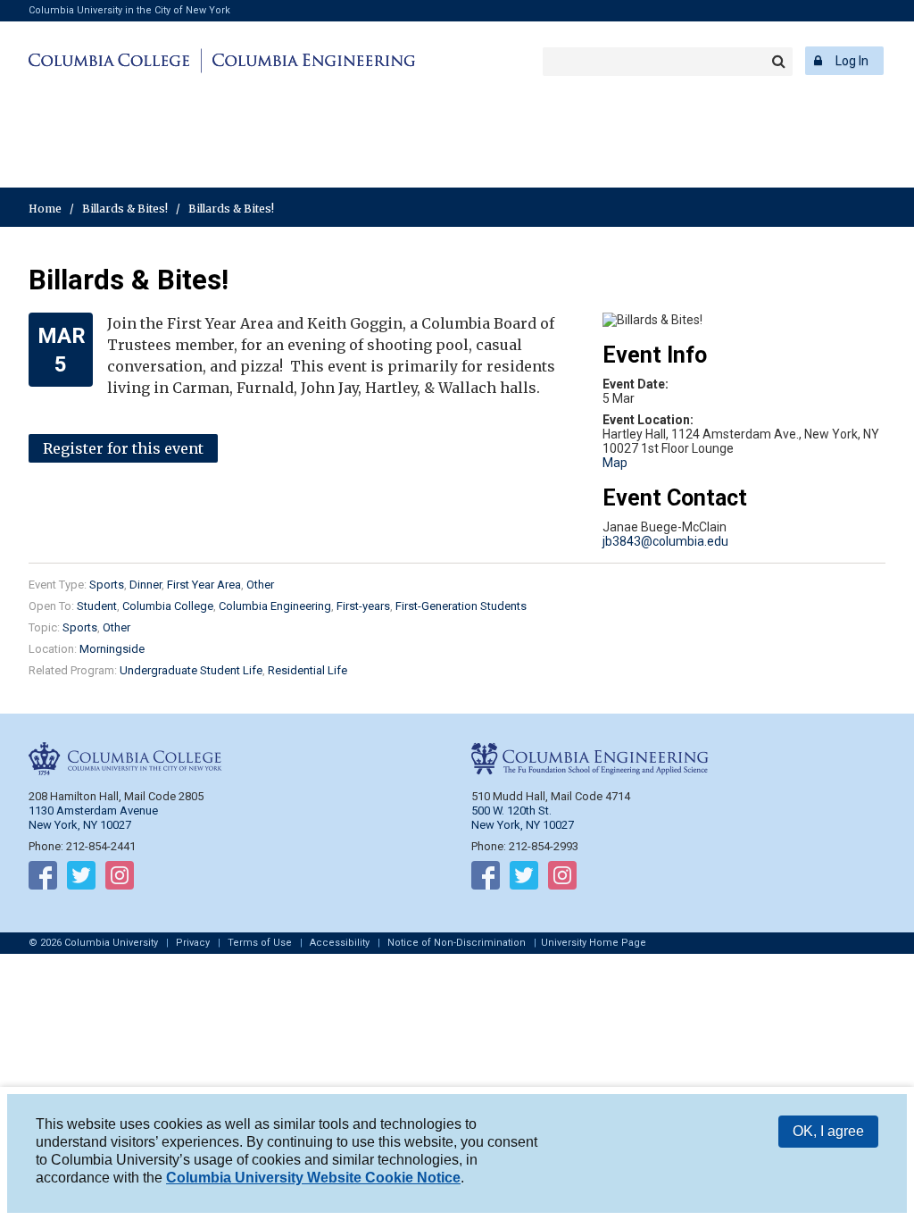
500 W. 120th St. (511, 810)
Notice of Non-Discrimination (456, 942)
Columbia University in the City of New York (129, 10)
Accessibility (340, 942)
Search (778, 61)
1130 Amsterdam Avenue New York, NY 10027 (93, 817)
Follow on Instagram (119, 879)
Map (614, 462)
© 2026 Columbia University (93, 942)
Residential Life (307, 670)
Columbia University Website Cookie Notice (313, 1177)
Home (45, 208)
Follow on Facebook (43, 879)
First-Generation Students (461, 606)
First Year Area (204, 584)
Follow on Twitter (81, 879)
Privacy (193, 942)
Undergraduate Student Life (191, 670)
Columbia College (112, 60)
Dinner (145, 584)
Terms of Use (260, 942)
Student (97, 606)
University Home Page (593, 942)
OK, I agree (828, 1131)
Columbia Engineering (311, 60)
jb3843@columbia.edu (665, 541)
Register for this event (123, 448)
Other (260, 584)
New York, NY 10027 (522, 824)
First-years (363, 606)
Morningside (112, 649)
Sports (106, 584)
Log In (851, 61)
